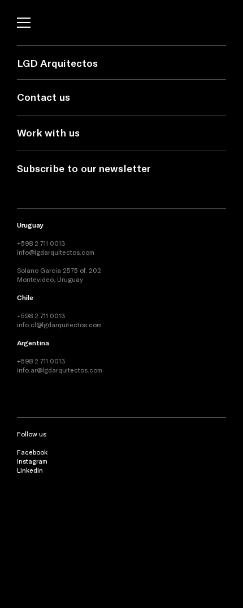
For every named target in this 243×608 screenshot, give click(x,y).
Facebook (32, 452)
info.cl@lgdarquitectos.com (59, 324)
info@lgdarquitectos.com (55, 252)
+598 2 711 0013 (41, 243)
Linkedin (30, 470)
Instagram (32, 461)
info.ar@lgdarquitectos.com (59, 370)
